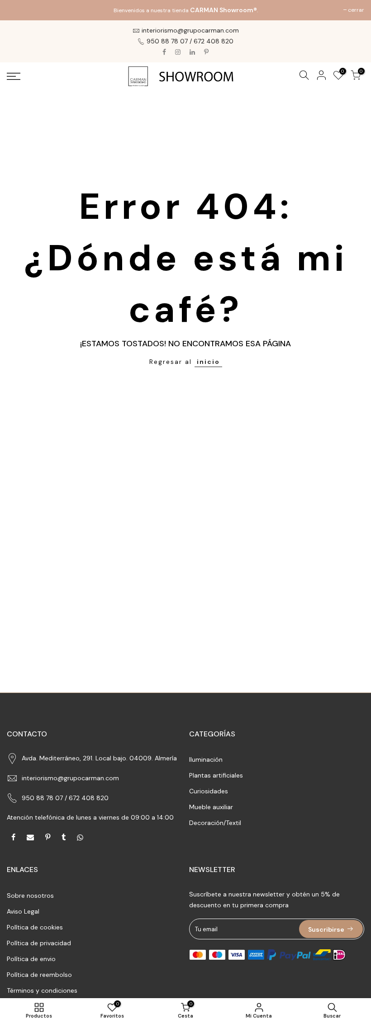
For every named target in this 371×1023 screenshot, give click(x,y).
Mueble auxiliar (211, 807)
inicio (208, 362)
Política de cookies (35, 927)
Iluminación (206, 759)
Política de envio (31, 959)
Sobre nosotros (30, 895)
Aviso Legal (23, 911)
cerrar (19, 10)
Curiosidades (208, 791)
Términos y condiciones (42, 990)
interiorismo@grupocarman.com (70, 778)
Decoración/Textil (215, 823)
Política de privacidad (39, 943)
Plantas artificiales (216, 775)
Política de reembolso (39, 975)
